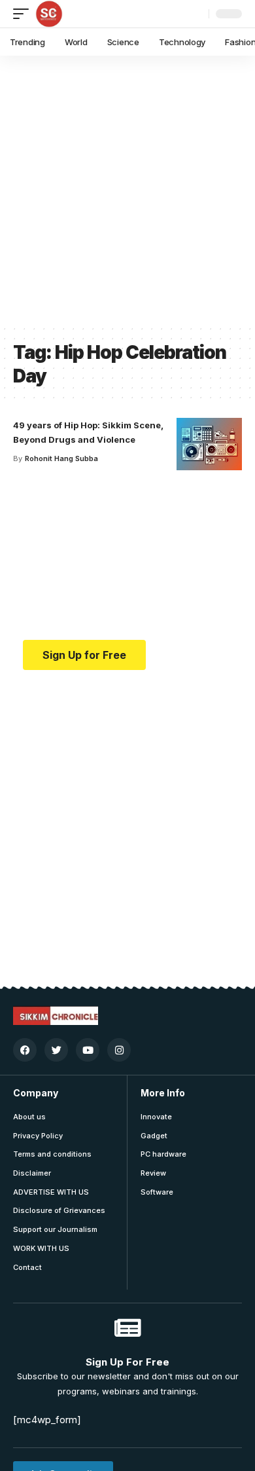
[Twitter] (56, 1050)
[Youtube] (87, 1050)
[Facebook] (25, 1050)
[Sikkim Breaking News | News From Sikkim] (49, 14)
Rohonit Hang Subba (61, 458)
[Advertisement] (127, 190)
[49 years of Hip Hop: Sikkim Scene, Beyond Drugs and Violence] (209, 444)
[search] (195, 13)
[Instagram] (119, 1050)
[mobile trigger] (24, 14)
